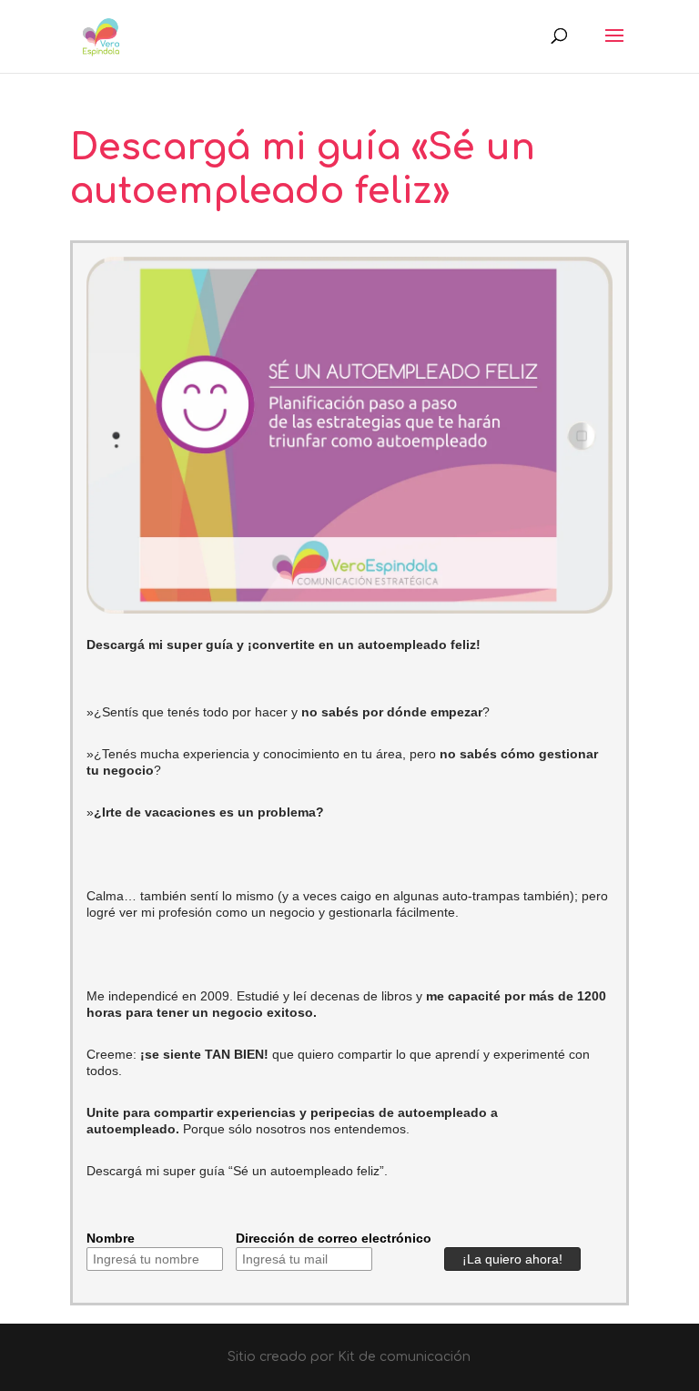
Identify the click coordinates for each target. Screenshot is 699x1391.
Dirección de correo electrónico (333, 1238)
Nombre (110, 1238)
